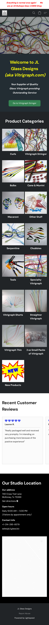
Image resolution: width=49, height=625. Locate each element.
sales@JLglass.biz (10, 528)
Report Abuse (24, 613)
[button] (4, 13)
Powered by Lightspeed (24, 618)
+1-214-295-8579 (10, 524)
